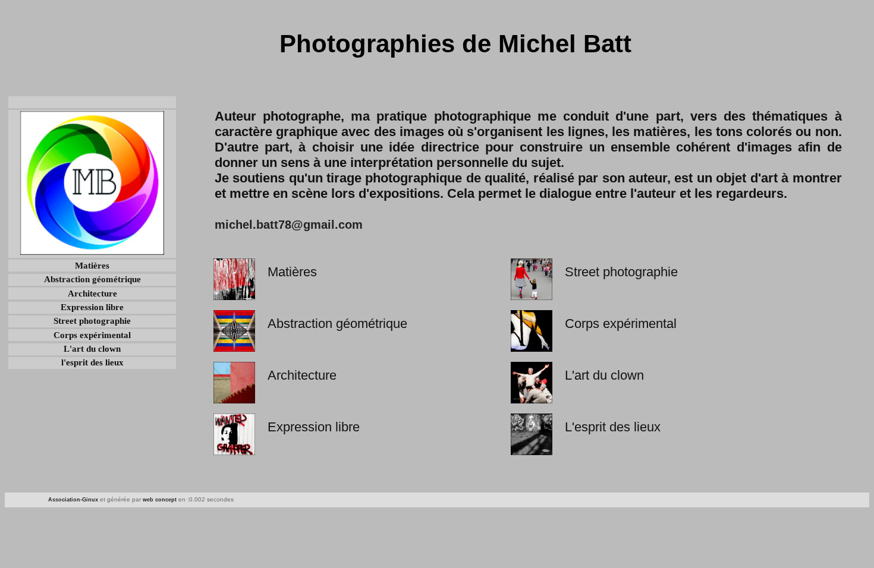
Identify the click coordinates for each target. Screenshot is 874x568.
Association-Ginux (73, 500)
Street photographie (92, 321)
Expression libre (92, 307)
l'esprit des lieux (92, 362)
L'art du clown (92, 349)
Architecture (92, 293)
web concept (160, 500)
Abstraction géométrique (92, 279)
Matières (92, 265)
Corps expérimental (92, 335)
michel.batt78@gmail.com (289, 224)
